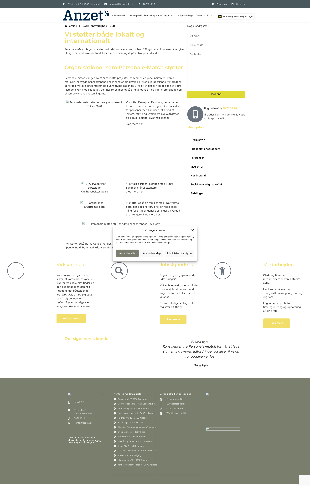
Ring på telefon (220, 108)
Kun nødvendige (152, 253)
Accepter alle (127, 253)
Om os (199, 16)
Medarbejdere (152, 16)
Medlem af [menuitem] (197, 166)
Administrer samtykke (179, 253)
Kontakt (211, 16)
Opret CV (169, 16)
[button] (192, 230)
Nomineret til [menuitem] (198, 175)
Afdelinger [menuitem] (197, 193)
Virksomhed (118, 16)
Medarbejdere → (282, 264)
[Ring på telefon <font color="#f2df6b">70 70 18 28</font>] (195, 114)
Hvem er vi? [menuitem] (198, 139)
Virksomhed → (73, 264)
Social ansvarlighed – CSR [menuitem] (206, 184)
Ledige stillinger (185, 16)
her (141, 191)
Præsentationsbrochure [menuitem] (205, 148)
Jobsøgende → (177, 264)
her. (141, 124)
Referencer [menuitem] (197, 157)
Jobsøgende (135, 16)
